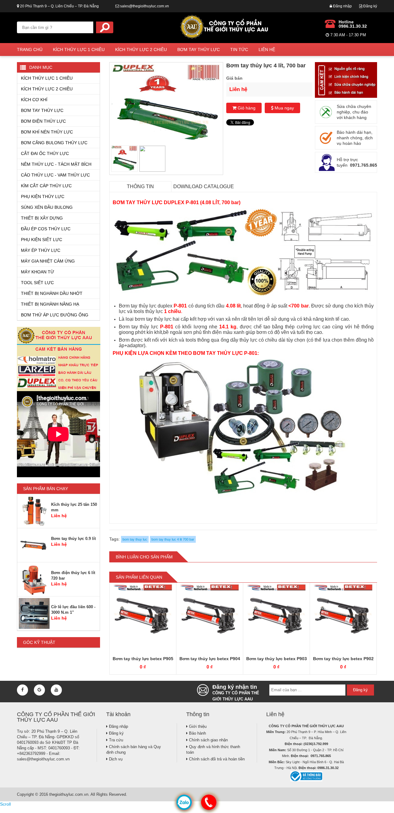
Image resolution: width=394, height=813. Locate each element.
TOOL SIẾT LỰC (37, 282)
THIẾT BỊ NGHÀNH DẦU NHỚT (51, 293)
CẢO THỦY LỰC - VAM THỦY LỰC (55, 175)
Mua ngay (283, 107)
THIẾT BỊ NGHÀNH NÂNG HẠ (50, 304)
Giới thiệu (197, 726)
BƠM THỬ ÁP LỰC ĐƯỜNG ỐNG (54, 314)
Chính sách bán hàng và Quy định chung (133, 749)
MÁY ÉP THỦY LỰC (40, 250)
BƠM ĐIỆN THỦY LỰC (43, 121)
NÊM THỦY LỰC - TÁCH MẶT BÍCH (56, 164)
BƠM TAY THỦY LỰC (198, 49)
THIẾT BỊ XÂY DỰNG (42, 218)
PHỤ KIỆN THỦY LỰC (42, 196)
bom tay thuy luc (135, 539)
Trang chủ (29, 49)
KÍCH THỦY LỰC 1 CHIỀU (79, 49)
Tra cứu (115, 740)
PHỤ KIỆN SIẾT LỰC (41, 239)
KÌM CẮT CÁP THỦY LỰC (46, 185)
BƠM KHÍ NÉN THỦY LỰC (47, 131)
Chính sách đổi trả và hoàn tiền (216, 759)
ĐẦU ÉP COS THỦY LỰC (45, 228)
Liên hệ (267, 49)
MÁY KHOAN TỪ (37, 271)
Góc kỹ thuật (39, 642)
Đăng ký (369, 6)
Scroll (5, 804)
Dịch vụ (115, 759)
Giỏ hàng (245, 107)
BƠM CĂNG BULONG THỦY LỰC (54, 142)
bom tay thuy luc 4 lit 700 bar (172, 539)
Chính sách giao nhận (208, 740)
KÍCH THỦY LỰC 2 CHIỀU (141, 49)
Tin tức (239, 49)
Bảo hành (197, 733)
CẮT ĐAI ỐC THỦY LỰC (45, 153)
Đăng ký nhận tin (235, 691)
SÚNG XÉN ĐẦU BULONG (47, 207)
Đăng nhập (342, 6)
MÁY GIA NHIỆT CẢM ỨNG (48, 261)
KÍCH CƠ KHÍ (34, 99)
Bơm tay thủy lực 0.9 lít (73, 538)
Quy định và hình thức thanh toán (213, 749)
